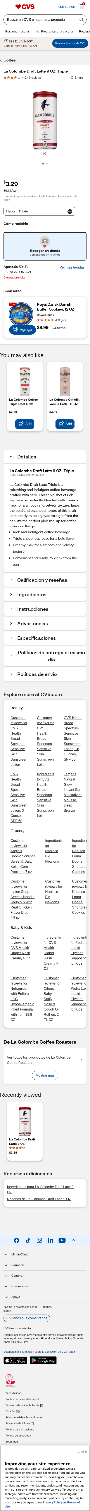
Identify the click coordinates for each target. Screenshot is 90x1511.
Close (82, 1451)
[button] (72, 267)
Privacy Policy (52, 1502)
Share (79, 77)
